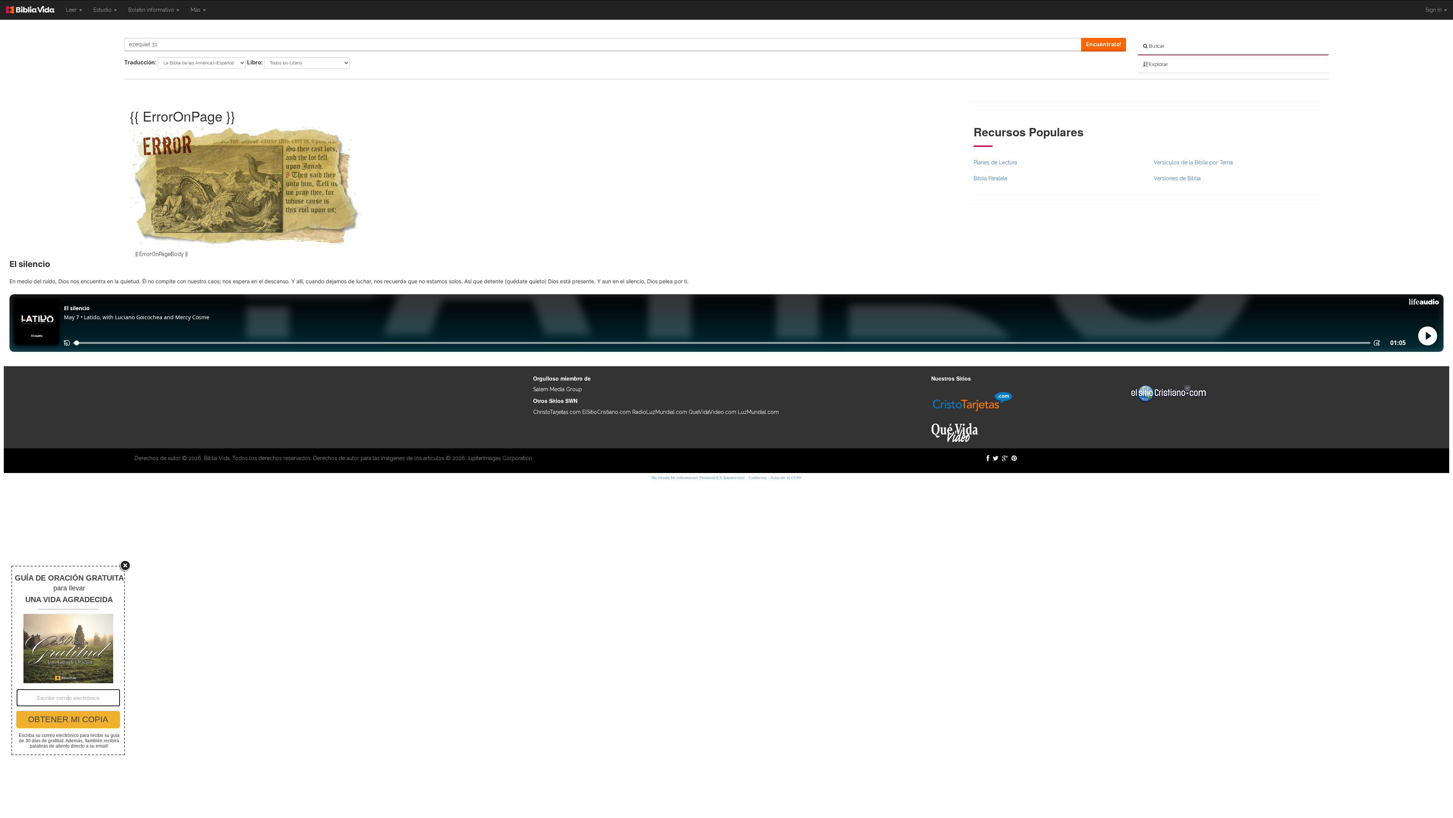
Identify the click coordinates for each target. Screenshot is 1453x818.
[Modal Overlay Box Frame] (68, 660)
